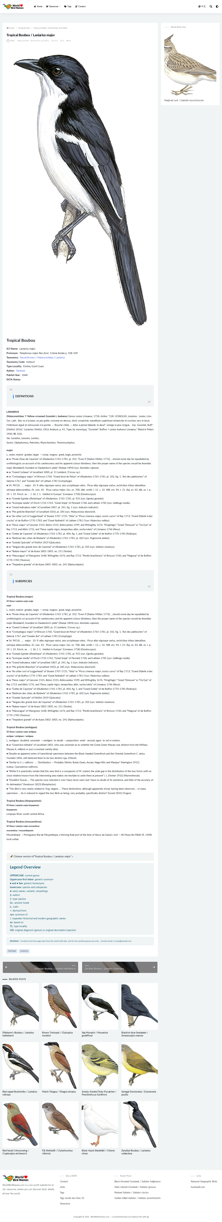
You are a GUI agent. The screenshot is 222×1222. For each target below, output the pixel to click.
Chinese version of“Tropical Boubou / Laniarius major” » (43, 856)
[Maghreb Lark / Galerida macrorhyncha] (190, 65)
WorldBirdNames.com (99, 1217)
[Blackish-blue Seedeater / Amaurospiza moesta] (139, 1006)
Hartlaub (20, 371)
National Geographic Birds (204, 1182)
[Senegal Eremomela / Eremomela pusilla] (139, 1065)
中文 (203, 6)
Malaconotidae (45, 357)
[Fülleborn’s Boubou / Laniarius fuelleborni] (20, 1006)
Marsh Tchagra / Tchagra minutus (59, 1092)
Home (39, 6)
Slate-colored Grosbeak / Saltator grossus (135, 1187)
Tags (69, 6)
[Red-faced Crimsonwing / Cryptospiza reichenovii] (20, 1124)
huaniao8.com (198, 1187)
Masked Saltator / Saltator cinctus (131, 1193)
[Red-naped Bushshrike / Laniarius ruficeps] (20, 1065)
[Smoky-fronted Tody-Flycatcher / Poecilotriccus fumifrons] (100, 1065)
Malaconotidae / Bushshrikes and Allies (50, 28)
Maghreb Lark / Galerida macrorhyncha (184, 100)
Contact (81, 6)
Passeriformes (24, 28)
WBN (12, 41)
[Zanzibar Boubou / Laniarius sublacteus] (139, 1124)
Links (62, 1187)
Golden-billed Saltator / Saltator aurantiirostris (137, 1198)
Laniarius (60, 357)
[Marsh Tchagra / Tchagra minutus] (60, 1065)
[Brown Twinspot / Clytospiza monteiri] (60, 1006)
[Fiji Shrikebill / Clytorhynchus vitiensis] (60, 1124)
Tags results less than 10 (72, 1198)
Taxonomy (65, 1204)
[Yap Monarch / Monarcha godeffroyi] (100, 1006)
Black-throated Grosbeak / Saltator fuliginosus (137, 1182)
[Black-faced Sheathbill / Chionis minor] (100, 1124)
